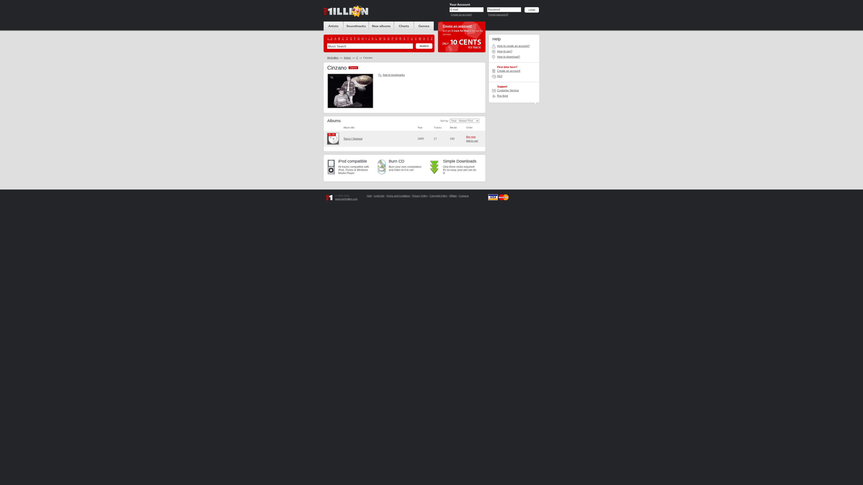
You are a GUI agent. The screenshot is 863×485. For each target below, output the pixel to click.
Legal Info (379, 195)
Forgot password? (498, 14)
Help (369, 195)
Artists (347, 57)
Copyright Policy (438, 195)
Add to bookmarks (394, 75)
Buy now (471, 136)
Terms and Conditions (398, 195)
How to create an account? (513, 46)
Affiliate (453, 195)
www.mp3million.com (346, 199)
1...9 (329, 38)
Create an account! (461, 14)
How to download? (508, 56)
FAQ (499, 76)
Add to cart (472, 140)
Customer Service (508, 90)
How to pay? (504, 51)
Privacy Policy (420, 195)
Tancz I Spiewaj (353, 138)
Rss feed (502, 95)
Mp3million (332, 57)
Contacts (464, 195)
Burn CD (396, 161)
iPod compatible (352, 161)
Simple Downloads (459, 161)
